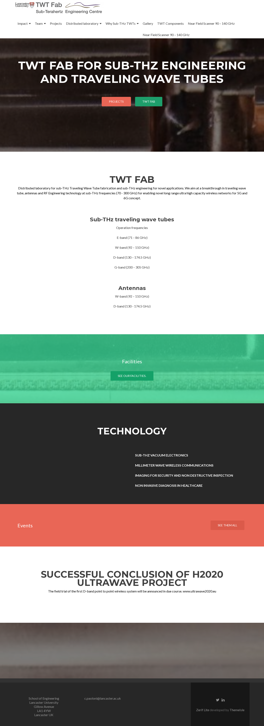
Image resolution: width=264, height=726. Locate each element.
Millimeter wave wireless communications (174, 465)
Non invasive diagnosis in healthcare (169, 485)
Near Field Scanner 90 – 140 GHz (211, 23)
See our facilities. (132, 376)
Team (39, 23)
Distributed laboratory (82, 23)
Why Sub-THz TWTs (121, 23)
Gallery (148, 23)
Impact (23, 23)
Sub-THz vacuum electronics (161, 455)
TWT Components (170, 23)
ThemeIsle (237, 710)
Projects (56, 23)
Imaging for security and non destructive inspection (184, 475)
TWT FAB (148, 101)
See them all (227, 525)
